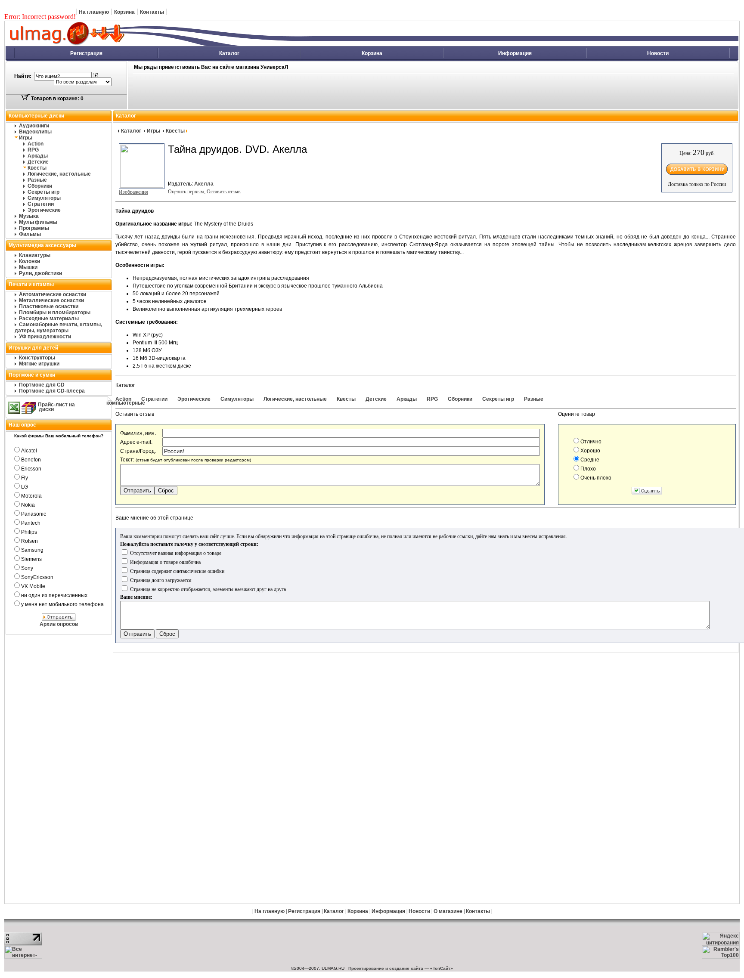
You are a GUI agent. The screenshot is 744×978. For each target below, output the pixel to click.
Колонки (29, 261)
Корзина (124, 12)
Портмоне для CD (42, 385)
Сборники (40, 186)
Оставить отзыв (224, 192)
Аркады (38, 156)
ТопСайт (441, 968)
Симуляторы (44, 198)
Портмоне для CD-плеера (52, 391)
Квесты (37, 168)
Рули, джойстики (40, 273)
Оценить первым (186, 192)
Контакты (152, 12)
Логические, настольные (59, 174)
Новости (658, 53)
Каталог (229, 53)
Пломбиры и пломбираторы (54, 312)
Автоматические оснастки (52, 294)
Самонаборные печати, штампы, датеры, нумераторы (58, 328)
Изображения (133, 192)
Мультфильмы (38, 222)
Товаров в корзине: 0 (57, 99)
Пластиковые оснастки (48, 306)
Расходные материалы (49, 319)
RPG (33, 150)
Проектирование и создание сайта (385, 968)
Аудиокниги (34, 126)
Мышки (28, 267)
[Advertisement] (325, 92)
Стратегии (41, 204)
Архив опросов (59, 624)
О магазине (448, 911)
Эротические (44, 210)
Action (35, 144)
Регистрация (86, 53)
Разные (37, 180)
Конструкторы (37, 358)
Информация (515, 53)
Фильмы (30, 234)
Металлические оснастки (51, 300)
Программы (34, 228)
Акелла (204, 184)
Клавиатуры (34, 255)
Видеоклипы (35, 132)
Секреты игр (43, 192)
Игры (25, 138)
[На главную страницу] (162, 44)
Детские (38, 162)
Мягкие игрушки (39, 364)
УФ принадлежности (45, 337)
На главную (94, 12)
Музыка (29, 216)
